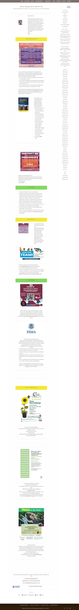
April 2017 (65, 151)
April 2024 (65, 78)
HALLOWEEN (27, 1)
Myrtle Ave (65, 22)
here (39, 89)
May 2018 (65, 131)
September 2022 (65, 87)
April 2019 (65, 121)
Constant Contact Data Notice (34, 580)
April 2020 (65, 108)
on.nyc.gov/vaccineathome (37, 211)
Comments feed (65, 177)
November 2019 (65, 112)
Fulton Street (65, 19)
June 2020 (65, 104)
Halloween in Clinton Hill (65, 34)
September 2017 (65, 144)
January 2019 (65, 124)
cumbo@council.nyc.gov (30, 582)
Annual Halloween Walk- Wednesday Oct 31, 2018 (65, 60)
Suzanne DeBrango (18, 8)
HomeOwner (54, 605)
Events (38, 8)
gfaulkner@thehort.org (23, 273)
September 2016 (65, 162)
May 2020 (65, 106)
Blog (36, 8)
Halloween (65, 21)
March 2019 (65, 122)
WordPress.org (65, 179)
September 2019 (65, 115)
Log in (65, 173)
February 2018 (65, 135)
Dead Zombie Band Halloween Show (65, 65)
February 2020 (65, 110)
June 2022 (65, 88)
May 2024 (65, 76)
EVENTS (32, 1)
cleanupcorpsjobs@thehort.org (35, 273)
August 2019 (65, 117)
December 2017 (65, 138)
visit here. (36, 192)
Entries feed (65, 175)
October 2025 (65, 71)
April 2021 (65, 99)
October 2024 (65, 74)
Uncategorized (65, 26)
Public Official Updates (44, 8)
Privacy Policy (45, 605)
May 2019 (65, 119)
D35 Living (22, 182)
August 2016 (65, 163)
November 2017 (65, 140)
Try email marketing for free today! (35, 586)
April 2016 (65, 169)
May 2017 (65, 149)
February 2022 (65, 90)
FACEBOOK (59, 1)
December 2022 (65, 83)
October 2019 (65, 113)
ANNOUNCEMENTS (39, 1)
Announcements (31, 8)
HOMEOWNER (47, 1)
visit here (42, 270)
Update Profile (25, 580)
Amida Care (29, 547)
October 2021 (65, 96)
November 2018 (65, 128)
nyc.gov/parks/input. (31, 490)
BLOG (54, 1)
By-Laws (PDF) (24, 605)
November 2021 (65, 94)
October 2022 (65, 85)
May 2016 (65, 167)
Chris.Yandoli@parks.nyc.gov (28, 495)
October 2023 (65, 80)
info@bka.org (35, 90)
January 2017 (65, 156)
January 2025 (65, 72)
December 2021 (65, 92)
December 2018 (65, 126)
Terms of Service (34, 605)
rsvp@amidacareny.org (37, 554)
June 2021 (65, 97)
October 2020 (65, 103)
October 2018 (65, 129)
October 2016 (65, 160)
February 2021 (65, 101)
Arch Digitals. (46, 608)
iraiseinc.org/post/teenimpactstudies (30, 316)
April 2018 (65, 133)
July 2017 (65, 147)
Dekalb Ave (65, 15)
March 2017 (65, 153)
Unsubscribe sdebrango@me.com (31, 578)
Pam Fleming (63, 63)
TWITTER (64, 1)
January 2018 (65, 137)
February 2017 (65, 154)
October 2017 (65, 142)
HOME (22, 1)
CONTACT (69, 1)
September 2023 (65, 81)
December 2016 (65, 158)
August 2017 (65, 146)
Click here (27, 366)
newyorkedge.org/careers (26, 266)
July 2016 (65, 165)
